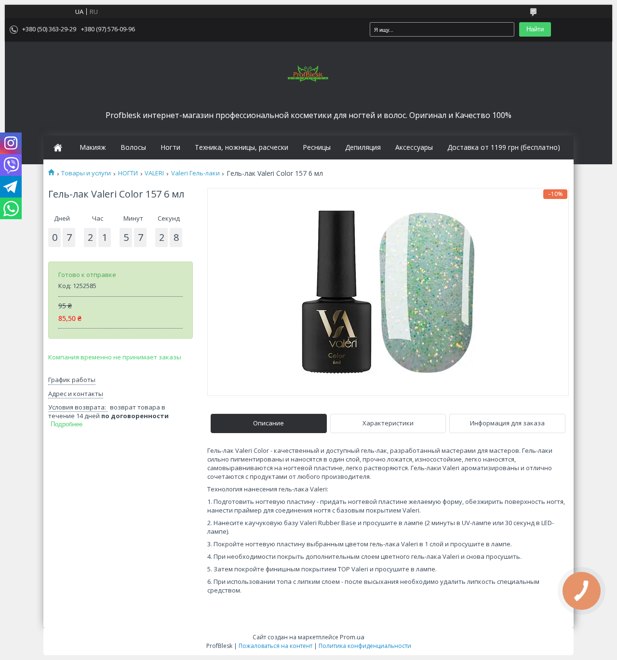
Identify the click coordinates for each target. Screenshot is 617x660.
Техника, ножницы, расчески (241, 147)
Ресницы (317, 147)
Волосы (133, 147)
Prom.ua (352, 637)
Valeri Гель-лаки (195, 173)
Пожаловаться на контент (275, 646)
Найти (535, 29)
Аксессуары (414, 147)
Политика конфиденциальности (365, 646)
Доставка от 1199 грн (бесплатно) (503, 147)
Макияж (93, 147)
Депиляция (363, 147)
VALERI (154, 173)
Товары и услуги (86, 173)
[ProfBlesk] (308, 74)
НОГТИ (128, 173)
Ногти (170, 147)
